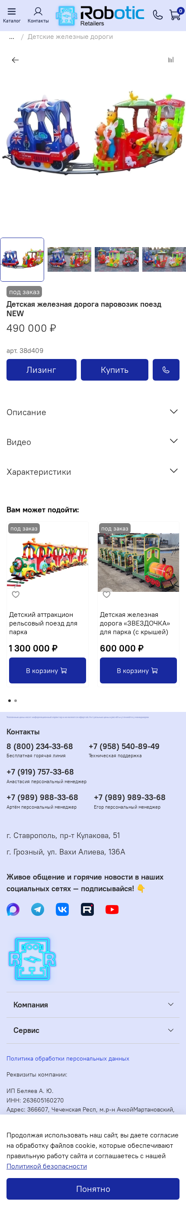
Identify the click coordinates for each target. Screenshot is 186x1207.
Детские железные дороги (70, 36)
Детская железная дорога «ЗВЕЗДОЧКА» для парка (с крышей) (135, 623)
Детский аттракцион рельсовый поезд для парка (43, 623)
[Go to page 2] (15, 700)
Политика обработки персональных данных (67, 1058)
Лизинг (41, 369)
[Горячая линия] (158, 15)
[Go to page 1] (9, 700)
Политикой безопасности (46, 1166)
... (11, 36)
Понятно (93, 1188)
